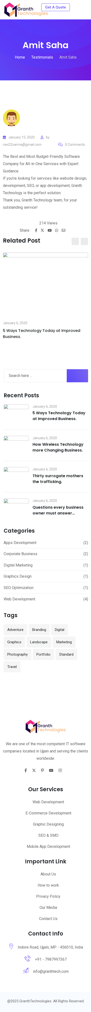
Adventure (15, 630)
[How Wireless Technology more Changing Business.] (16, 445)
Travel (12, 667)
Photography (17, 654)
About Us (48, 874)
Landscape (39, 642)
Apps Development (20, 542)
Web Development (19, 599)
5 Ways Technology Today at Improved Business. (59, 416)
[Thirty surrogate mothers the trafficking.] (16, 476)
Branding (39, 630)
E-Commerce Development (48, 813)
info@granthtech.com (51, 971)
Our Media (48, 907)
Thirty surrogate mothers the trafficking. (58, 478)
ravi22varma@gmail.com (22, 144)
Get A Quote (55, 7)
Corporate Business (20, 554)
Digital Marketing (18, 565)
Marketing (64, 642)
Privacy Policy (48, 896)
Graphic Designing (48, 824)
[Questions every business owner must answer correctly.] (16, 508)
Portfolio (43, 654)
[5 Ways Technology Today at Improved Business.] (16, 413)
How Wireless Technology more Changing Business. (58, 447)
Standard (66, 654)
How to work (48, 885)
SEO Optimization (18, 587)
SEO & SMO (48, 835)
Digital (59, 630)
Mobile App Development (48, 846)
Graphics (14, 642)
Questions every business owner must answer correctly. (58, 513)
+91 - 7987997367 (51, 959)
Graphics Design (18, 576)
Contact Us (48, 918)
